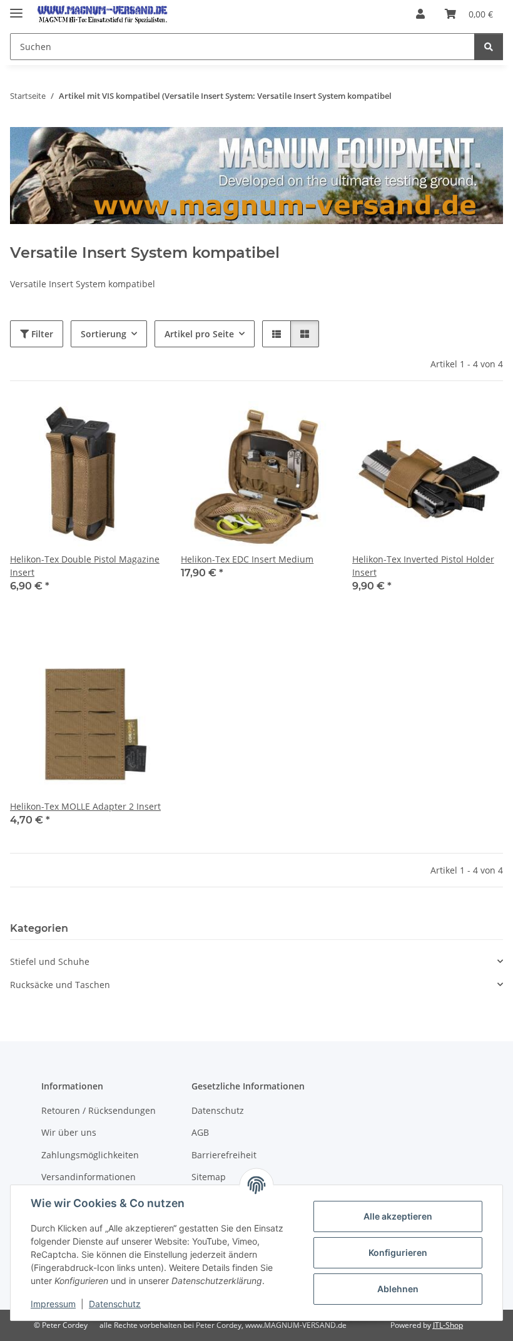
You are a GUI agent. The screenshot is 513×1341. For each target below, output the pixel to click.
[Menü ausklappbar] (16, 8)
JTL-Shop (448, 1325)
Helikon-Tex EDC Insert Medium (247, 559)
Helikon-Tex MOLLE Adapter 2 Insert (85, 806)
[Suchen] (488, 46)
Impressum (53, 1303)
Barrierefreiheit (223, 1155)
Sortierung (103, 334)
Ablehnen (398, 1288)
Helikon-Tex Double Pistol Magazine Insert (85, 565)
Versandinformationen (88, 1177)
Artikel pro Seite (199, 334)
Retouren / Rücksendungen (98, 1110)
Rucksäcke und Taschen (60, 985)
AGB (200, 1132)
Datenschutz (115, 1303)
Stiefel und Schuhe (49, 961)
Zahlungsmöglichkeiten (90, 1155)
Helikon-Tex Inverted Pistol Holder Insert (423, 565)
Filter (41, 334)
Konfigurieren (397, 1252)
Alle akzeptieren (397, 1216)
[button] (420, 13)
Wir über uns (68, 1132)
